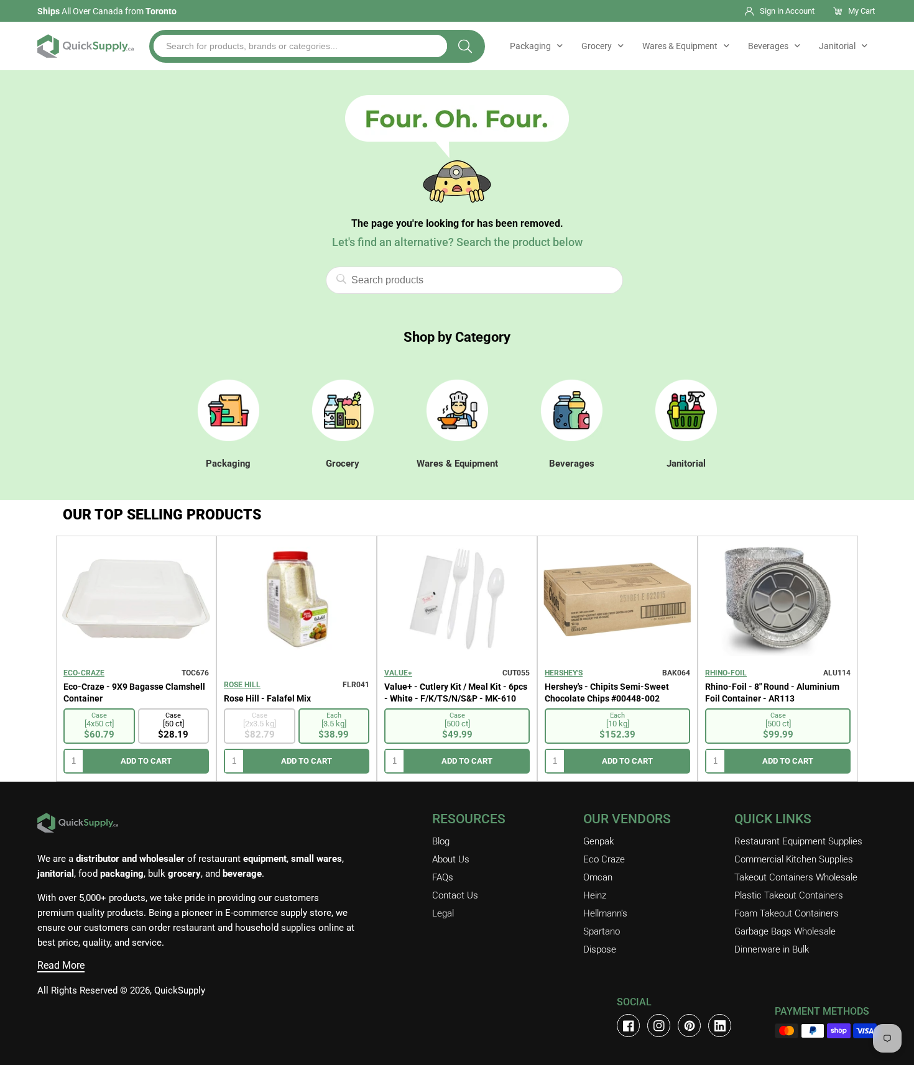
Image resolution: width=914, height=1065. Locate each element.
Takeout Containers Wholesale (795, 877)
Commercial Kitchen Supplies (793, 859)
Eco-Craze (83, 673)
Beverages (768, 46)
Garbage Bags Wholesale (785, 931)
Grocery (596, 46)
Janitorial (837, 46)
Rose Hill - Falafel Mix (267, 698)
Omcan (597, 877)
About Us (450, 859)
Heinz (594, 895)
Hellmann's (605, 913)
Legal (443, 913)
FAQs (442, 877)
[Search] (465, 46)
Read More (61, 965)
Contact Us (455, 895)
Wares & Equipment (680, 46)
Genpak (598, 841)
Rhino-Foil (726, 673)
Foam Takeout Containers (786, 913)
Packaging (530, 46)
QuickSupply (179, 990)
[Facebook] (628, 1025)
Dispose (599, 949)
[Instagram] (658, 1025)
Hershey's (564, 673)
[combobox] (300, 46)
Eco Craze (604, 859)
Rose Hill (242, 684)
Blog (441, 841)
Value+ (398, 673)
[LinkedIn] (719, 1025)
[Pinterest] (689, 1025)
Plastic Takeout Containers (788, 895)
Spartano (601, 931)
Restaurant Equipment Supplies (798, 841)
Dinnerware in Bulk (771, 949)
